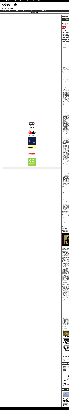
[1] (62, 248)
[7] (62, 282)
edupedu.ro (66, 328)
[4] (62, 263)
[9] (62, 307)
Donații (32, 10)
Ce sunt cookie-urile (6, 0)
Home (63, 16)
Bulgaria (10, 10)
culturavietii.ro (65, 282)
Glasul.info (10, 4)
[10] (62, 326)
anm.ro (65, 326)
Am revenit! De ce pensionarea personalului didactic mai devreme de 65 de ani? (66, 402)
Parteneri (24, 0)
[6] (62, 275)
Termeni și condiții (36, 0)
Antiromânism (5, 10)
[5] (62, 268)
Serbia (21, 10)
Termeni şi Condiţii (18, 0)
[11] (62, 328)
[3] (62, 257)
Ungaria (24, 10)
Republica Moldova (16, 10)
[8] (62, 284)
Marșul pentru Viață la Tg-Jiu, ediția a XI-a (64, 383)
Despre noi (12, 0)
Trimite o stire (29, 0)
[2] (62, 251)
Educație (66, 16)
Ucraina (28, 10)
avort (65, 330)
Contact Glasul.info (45, 10)
